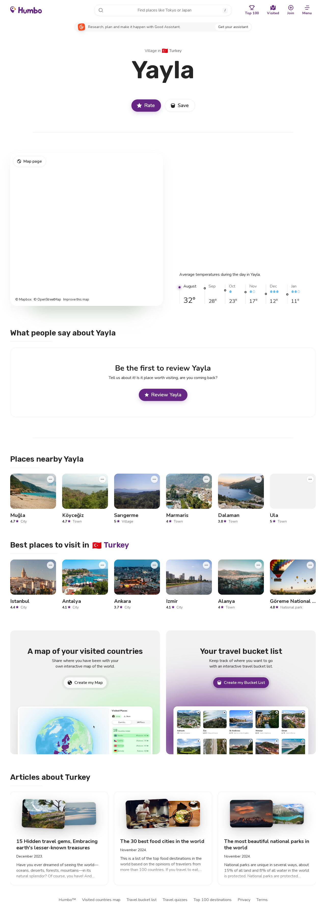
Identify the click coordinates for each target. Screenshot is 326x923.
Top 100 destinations (213, 900)
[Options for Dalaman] (258, 479)
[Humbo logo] (26, 9)
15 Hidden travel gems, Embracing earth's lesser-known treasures (57, 844)
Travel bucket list (142, 900)
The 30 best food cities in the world (162, 841)
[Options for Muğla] (50, 479)
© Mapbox (23, 299)
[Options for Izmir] (206, 564)
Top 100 (252, 13)
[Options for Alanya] (258, 564)
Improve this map (76, 299)
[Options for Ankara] (154, 564)
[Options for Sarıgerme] (154, 479)
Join (290, 13)
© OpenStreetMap (47, 299)
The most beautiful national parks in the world (266, 844)
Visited (273, 13)
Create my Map (88, 682)
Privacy (244, 900)
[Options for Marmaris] (206, 479)
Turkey (172, 51)
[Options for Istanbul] (50, 564)
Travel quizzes (175, 900)
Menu (307, 13)
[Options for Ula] (310, 479)
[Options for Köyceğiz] (102, 479)
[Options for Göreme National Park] (310, 564)
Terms (262, 900)
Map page (32, 161)
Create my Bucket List (244, 682)
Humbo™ (67, 900)
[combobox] (163, 10)
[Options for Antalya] (102, 564)
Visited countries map (101, 900)
